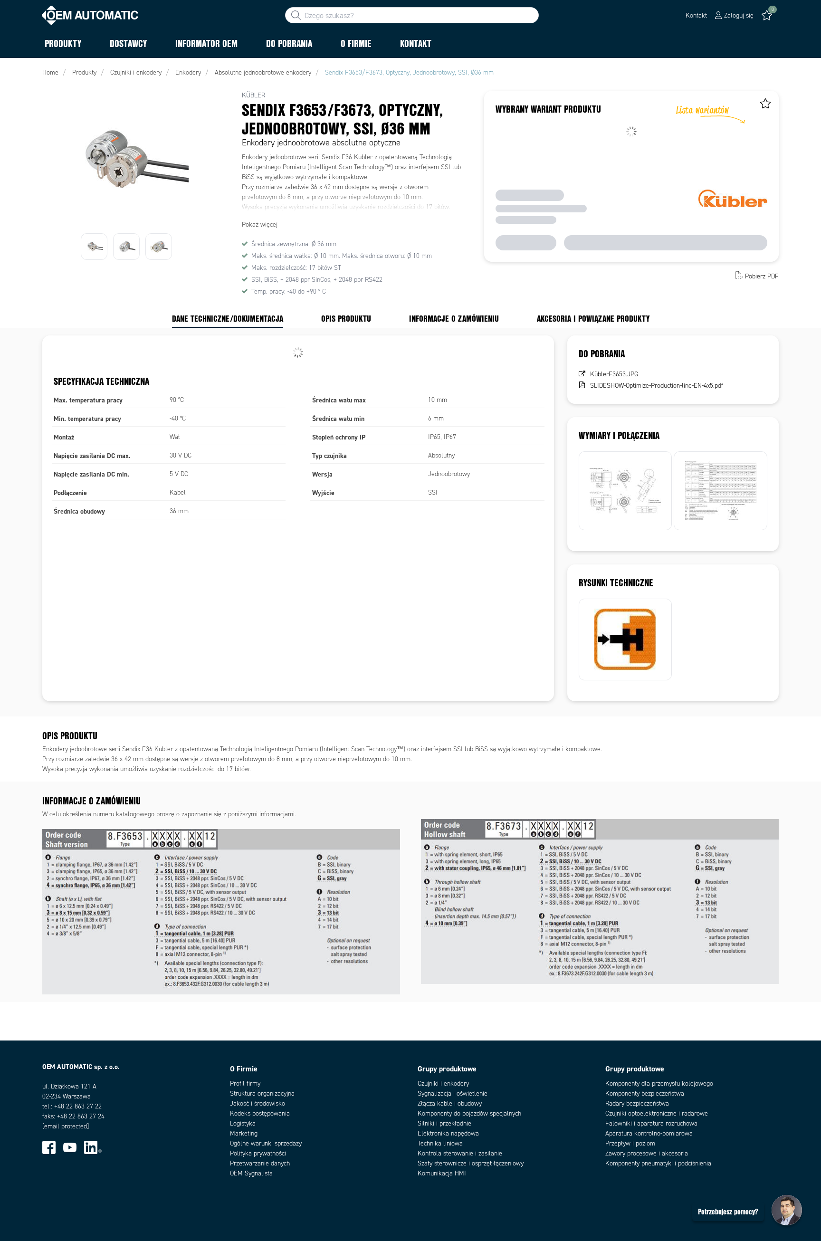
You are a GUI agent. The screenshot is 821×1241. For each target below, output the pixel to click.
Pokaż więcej (259, 224)
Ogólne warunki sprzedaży (266, 1143)
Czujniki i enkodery (443, 1083)
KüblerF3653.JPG (614, 374)
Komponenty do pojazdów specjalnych (469, 1113)
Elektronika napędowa (448, 1133)
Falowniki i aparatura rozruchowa (651, 1123)
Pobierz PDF (762, 276)
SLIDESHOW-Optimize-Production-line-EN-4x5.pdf (656, 386)
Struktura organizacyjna (262, 1093)
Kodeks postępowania (260, 1113)
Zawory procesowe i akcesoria (646, 1153)
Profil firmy (245, 1083)
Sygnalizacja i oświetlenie (452, 1093)
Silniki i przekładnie (444, 1123)
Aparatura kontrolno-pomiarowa (649, 1133)
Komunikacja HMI (442, 1173)
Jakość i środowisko (257, 1103)
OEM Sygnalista (251, 1173)
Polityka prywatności (258, 1153)
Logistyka (243, 1123)
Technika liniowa (440, 1143)
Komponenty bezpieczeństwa (644, 1093)
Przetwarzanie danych (260, 1163)
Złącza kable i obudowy (450, 1103)
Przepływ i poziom (630, 1143)
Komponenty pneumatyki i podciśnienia (658, 1163)
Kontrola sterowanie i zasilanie (460, 1153)
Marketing (244, 1133)
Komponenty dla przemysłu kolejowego (659, 1083)
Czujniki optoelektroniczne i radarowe (656, 1113)
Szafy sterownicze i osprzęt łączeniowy (471, 1163)
